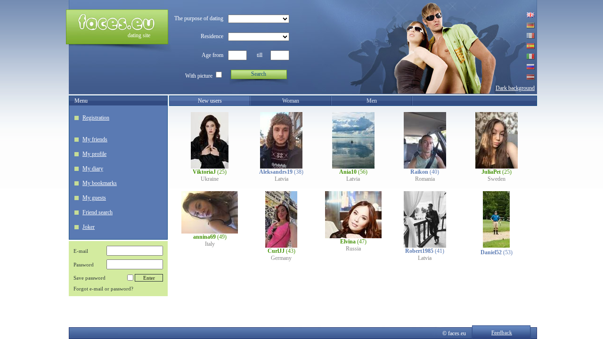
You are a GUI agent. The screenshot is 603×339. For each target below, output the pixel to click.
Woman (290, 100)
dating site (139, 35)
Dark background (515, 88)
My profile (94, 154)
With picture (198, 76)
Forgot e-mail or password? (103, 288)
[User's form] (209, 166)
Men (372, 100)
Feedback (501, 332)
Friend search (97, 212)
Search (258, 74)
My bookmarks (99, 183)
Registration (95, 117)
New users (210, 100)
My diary (92, 168)
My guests (94, 197)
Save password (89, 278)
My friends (94, 139)
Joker (88, 227)
